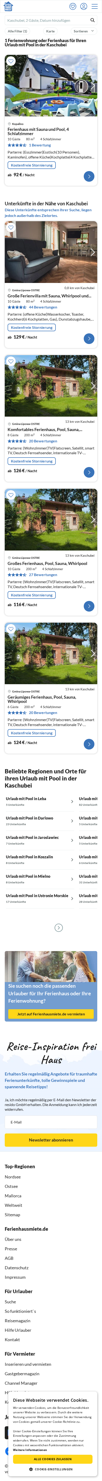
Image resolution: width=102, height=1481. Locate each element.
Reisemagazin (17, 1320)
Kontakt (12, 1339)
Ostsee (11, 1186)
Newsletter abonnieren (51, 1139)
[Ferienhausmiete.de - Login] (84, 6)
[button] (96, 6)
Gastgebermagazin (22, 1373)
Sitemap (12, 1214)
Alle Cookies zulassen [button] (53, 1459)
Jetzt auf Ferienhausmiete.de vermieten (51, 1014)
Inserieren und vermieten (28, 1364)
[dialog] (52, 1434)
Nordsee (13, 1176)
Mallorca (13, 1195)
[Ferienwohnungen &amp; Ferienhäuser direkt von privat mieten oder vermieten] (8, 6)
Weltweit (13, 1205)
